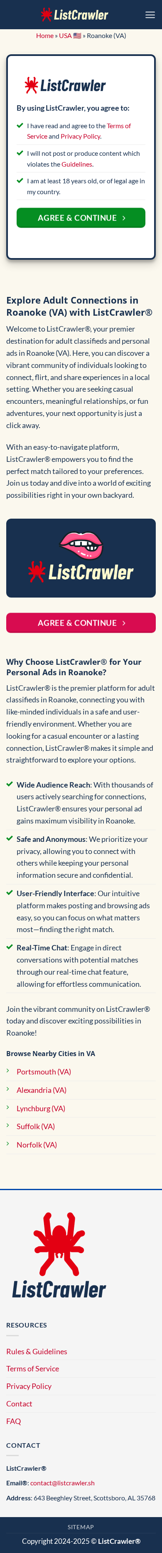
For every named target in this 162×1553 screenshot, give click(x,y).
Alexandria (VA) (41, 1089)
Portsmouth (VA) (44, 1071)
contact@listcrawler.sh (62, 1483)
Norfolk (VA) (37, 1144)
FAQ (13, 1421)
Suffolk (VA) (36, 1126)
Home (45, 35)
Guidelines (76, 164)
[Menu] (150, 15)
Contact (19, 1403)
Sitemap (81, 1526)
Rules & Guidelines (36, 1351)
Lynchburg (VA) (41, 1108)
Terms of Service (32, 1368)
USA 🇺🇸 (70, 35)
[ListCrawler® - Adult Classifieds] (74, 14)
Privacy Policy (80, 136)
